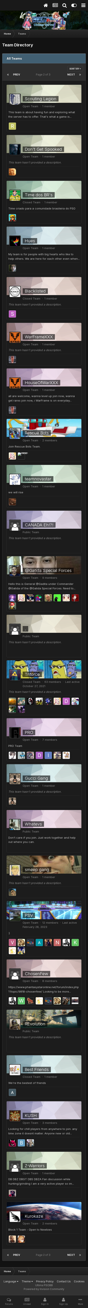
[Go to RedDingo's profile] (12, 126)
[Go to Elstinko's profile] (21, 701)
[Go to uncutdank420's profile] (30, 1142)
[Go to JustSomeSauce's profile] (12, 172)
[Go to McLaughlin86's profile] (12, 605)
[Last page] (80, 74)
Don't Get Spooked (43, 149)
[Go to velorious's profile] (12, 942)
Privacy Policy (45, 1281)
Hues (30, 240)
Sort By (74, 68)
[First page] (8, 74)
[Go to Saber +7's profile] (30, 942)
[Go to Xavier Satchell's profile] (12, 1193)
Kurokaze (34, 1216)
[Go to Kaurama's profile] (75, 942)
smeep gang (37, 869)
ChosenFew (36, 973)
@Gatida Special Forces (48, 570)
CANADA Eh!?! (39, 524)
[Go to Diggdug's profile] (66, 701)
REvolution (35, 1023)
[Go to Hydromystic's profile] (30, 597)
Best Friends (37, 1069)
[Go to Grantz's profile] (12, 709)
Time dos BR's (39, 194)
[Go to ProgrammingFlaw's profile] (12, 1142)
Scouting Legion (40, 98)
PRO (29, 732)
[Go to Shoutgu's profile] (30, 1000)
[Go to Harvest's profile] (12, 701)
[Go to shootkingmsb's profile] (12, 314)
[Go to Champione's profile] (21, 950)
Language (10, 1281)
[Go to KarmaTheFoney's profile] (75, 701)
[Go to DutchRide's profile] (12, 456)
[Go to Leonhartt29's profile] (12, 217)
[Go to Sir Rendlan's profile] (12, 755)
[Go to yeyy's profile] (57, 597)
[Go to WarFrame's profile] (12, 359)
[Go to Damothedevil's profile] (39, 755)
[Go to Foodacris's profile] (12, 1092)
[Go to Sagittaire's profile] (12, 801)
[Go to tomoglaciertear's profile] (66, 1000)
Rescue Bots (37, 432)
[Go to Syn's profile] (57, 755)
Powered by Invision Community (44, 1289)
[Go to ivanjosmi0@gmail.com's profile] (48, 755)
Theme (26, 1281)
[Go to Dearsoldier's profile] (12, 501)
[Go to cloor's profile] (75, 597)
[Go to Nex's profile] (57, 942)
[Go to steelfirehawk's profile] (12, 268)
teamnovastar (38, 478)
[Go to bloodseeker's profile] (48, 942)
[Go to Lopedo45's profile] (39, 597)
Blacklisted (35, 291)
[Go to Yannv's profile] (21, 942)
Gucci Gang (36, 778)
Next (71, 74)
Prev (16, 74)
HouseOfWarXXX (41, 382)
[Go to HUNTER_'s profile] (66, 942)
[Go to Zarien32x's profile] (39, 942)
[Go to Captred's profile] (21, 1239)
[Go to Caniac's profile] (30, 701)
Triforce (32, 674)
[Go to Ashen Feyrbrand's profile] (12, 1239)
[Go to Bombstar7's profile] (21, 1142)
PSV (29, 915)
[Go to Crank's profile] (21, 755)
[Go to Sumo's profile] (12, 892)
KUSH (31, 1115)
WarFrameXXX (39, 336)
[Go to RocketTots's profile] (48, 701)
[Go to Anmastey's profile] (66, 597)
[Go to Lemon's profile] (12, 950)
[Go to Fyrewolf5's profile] (66, 755)
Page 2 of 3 (44, 74)
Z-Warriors (35, 1165)
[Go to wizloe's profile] (21, 1000)
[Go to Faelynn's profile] (21, 709)
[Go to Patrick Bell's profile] (39, 701)
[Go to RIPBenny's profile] (48, 597)
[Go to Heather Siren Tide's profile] (21, 456)
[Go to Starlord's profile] (75, 1000)
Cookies (79, 1281)
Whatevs (33, 824)
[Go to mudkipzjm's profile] (12, 597)
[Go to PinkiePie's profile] (30, 755)
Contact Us (64, 1281)
